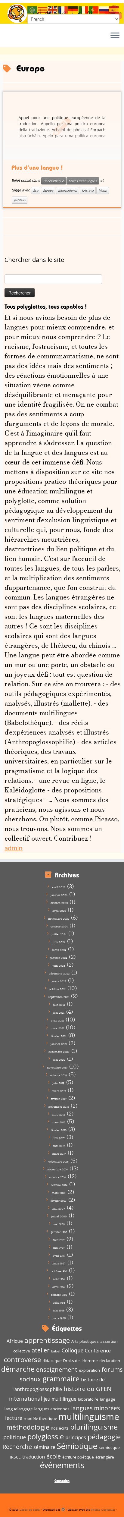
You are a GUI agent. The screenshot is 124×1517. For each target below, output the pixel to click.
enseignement (56, 1369)
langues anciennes (52, 1409)
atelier (41, 1350)
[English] (53, 9)
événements (62, 1465)
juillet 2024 (59, 934)
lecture (13, 1417)
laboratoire (88, 1399)
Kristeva (88, 190)
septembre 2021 (58, 997)
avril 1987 (59, 1255)
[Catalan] (43, 9)
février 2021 (59, 1036)
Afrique (15, 1341)
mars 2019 (59, 1091)
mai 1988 (59, 1224)
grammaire (60, 1378)
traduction (33, 1456)
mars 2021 (57, 1028)
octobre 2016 (57, 1177)
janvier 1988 (59, 1232)
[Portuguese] (94, 9)
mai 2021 (58, 1012)
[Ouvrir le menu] (114, 36)
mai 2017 (59, 1145)
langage (107, 1399)
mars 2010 (59, 1192)
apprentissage (47, 1340)
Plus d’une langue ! (37, 167)
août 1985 (59, 1302)
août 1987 (59, 1240)
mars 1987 (59, 1263)
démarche (18, 1369)
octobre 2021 (57, 989)
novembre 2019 (57, 1067)
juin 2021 (59, 1004)
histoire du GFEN (88, 1388)
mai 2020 (59, 1059)
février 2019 (59, 1098)
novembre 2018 (58, 1106)
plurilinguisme (94, 1427)
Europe (48, 190)
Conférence (98, 1350)
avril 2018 (58, 1114)
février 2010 (59, 1200)
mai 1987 (59, 1247)
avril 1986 (58, 1287)
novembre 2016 (57, 1169)
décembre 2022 (59, 973)
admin (14, 848)
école (53, 1456)
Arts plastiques (85, 1341)
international (67, 190)
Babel (55, 1351)
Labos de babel (30, 1509)
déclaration (109, 1360)
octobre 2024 (59, 926)
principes (75, 1437)
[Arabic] (32, 9)
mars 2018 (58, 1122)
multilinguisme (89, 1417)
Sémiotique (77, 1445)
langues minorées (95, 1408)
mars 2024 (59, 950)
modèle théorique (40, 1418)
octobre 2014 (59, 1185)
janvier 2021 (59, 1044)
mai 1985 (58, 1310)
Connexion (62, 1480)
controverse (22, 1359)
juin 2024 (59, 942)
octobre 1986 (59, 1271)
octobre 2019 (58, 1075)
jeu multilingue (60, 1399)
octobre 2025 (59, 903)
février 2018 (59, 1130)
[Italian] (84, 9)
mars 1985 (59, 1318)
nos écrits (60, 1428)
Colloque (72, 1350)
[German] (73, 9)
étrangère (104, 1457)
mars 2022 (59, 981)
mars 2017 (59, 1153)
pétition (19, 200)
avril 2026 (58, 887)
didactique (52, 1360)
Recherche (17, 1446)
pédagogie (104, 1436)
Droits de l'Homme (80, 1360)
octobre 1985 (59, 1294)
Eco (35, 190)
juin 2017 (59, 1138)
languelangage (19, 1409)
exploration (89, 1370)
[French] (63, 9)
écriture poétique (78, 1457)
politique (14, 1437)
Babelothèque (53, 181)
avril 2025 (59, 910)
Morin (102, 190)
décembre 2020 (59, 1051)
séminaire (44, 1447)
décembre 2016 (58, 1161)
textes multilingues (83, 181)
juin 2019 (58, 1083)
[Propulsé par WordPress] (63, 1508)
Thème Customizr (103, 1509)
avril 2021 (57, 1020)
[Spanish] (114, 9)
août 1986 (59, 1279)
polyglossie (45, 1436)
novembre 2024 (58, 918)
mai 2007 (58, 1208)
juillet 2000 (59, 1216)
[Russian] (104, 9)
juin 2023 (58, 965)
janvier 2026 (59, 895)
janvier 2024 (58, 957)
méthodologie (27, 1427)
